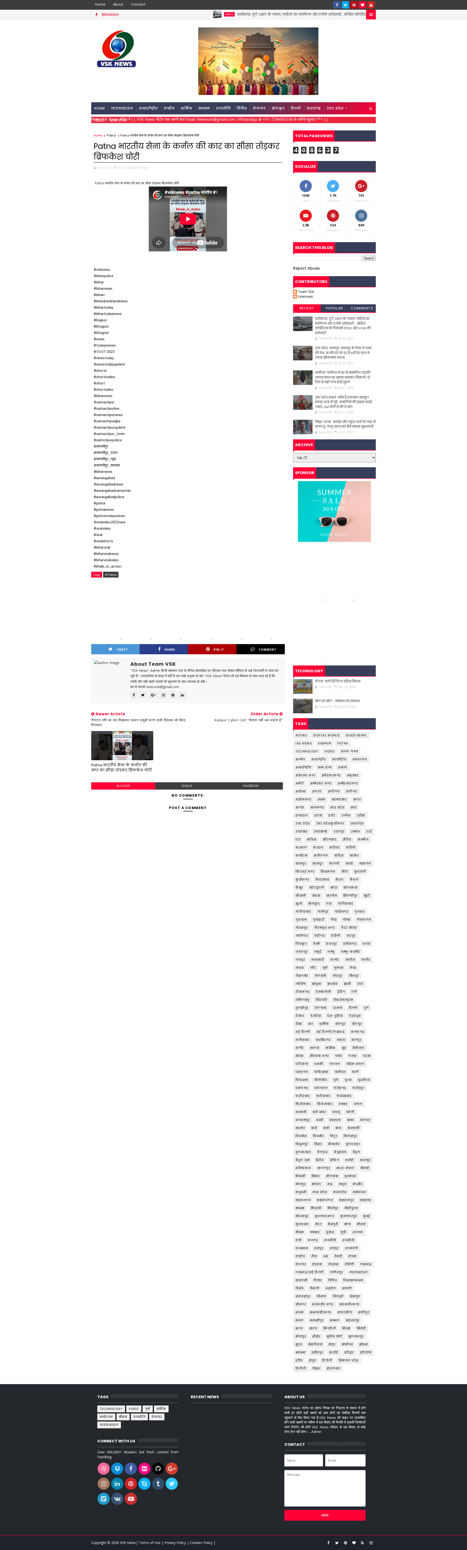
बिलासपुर (351, 1136)
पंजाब (353, 1056)
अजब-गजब (349, 751)
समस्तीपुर (317, 1320)
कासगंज (365, 863)
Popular (334, 308)
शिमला (322, 1296)
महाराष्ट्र (314, 108)
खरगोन (331, 896)
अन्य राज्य (118, 120)
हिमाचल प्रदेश (349, 1360)
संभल (300, 1320)
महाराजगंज (325, 1200)
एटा (298, 839)
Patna (111, 135)
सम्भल (335, 1320)
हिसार (317, 1368)
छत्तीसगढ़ (185, 14)
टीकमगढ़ (303, 992)
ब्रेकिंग (334, 1160)
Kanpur (324, 743)
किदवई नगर (305, 871)
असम (321, 799)
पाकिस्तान (321, 1072)
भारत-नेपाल (345, 1168)
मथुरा (343, 1184)
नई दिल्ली (303, 1032)
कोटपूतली (316, 888)
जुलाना (339, 968)
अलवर (317, 791)
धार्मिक (186, 108)
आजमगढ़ (317, 807)
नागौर (300, 1048)
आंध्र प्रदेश (337, 807)
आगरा (300, 807)
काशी (349, 863)
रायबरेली (351, 1248)
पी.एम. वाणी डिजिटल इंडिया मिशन (337, 681)
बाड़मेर (300, 1128)
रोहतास (333, 1264)
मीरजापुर (302, 1216)
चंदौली (336, 936)
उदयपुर (339, 831)
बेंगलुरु (322, 1152)
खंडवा (316, 896)
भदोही (349, 1160)
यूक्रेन (330, 1232)
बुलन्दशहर (303, 1152)
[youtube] (371, 5)
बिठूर (334, 1136)
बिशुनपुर (302, 1144)
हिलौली (301, 1368)
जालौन (350, 960)
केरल (339, 879)
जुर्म (325, 968)
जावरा (300, 968)
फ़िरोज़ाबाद (325, 1104)
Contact (138, 4)
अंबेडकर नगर (306, 775)
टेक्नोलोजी (323, 992)
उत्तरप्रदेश (357, 823)
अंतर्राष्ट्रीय (339, 759)
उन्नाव (355, 831)
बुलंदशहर (353, 1144)
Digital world (326, 735)
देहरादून (355, 1016)
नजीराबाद (303, 1040)
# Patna (111, 574)
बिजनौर (318, 1136)
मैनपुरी (333, 1224)
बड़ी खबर (319, 1112)
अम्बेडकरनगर (348, 783)
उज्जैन (346, 815)
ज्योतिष (301, 984)
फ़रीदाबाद (323, 1096)
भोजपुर (301, 1184)
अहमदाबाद (339, 799)
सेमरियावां (315, 1344)
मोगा (347, 1224)
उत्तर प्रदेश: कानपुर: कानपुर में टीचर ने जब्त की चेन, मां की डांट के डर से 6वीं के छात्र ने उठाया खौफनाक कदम (343, 353)
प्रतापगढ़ (302, 1088)
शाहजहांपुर (303, 1296)
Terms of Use (150, 1542)
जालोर (334, 960)
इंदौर (331, 815)
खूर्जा (299, 904)
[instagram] (371, 1542)
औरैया (347, 839)
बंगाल (358, 1104)
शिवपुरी (338, 1296)
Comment (267, 649)
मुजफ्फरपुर (348, 1216)
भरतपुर (365, 1160)
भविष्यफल (303, 1168)
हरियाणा (366, 1352)
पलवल (335, 1064)
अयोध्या (301, 791)
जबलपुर (302, 952)
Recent (307, 308)
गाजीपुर (323, 912)
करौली (351, 847)
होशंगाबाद (334, 1368)
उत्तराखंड (302, 831)
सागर (299, 1328)
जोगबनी (320, 976)
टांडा (360, 984)
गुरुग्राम (301, 920)
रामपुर (318, 1248)
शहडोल (330, 1288)
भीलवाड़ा (332, 1176)
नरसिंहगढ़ (323, 1040)
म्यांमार (315, 1232)
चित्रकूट (301, 944)
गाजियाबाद (346, 904)
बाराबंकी (354, 1128)
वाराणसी (301, 1280)
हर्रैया (299, 1360)
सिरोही (361, 1328)
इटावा (318, 815)
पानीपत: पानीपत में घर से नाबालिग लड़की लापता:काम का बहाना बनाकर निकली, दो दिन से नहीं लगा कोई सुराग (342, 377)
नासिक (330, 1048)
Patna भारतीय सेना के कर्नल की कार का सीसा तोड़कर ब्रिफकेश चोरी (121, 767)
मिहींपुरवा (351, 1208)
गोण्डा (346, 920)
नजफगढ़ (358, 1032)
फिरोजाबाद (303, 1104)
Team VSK (306, 292)
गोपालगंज (364, 920)
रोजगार (259, 108)
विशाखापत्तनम (353, 1280)
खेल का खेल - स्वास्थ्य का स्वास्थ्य (337, 701)
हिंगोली (327, 1360)
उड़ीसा (361, 815)
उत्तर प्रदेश (335, 108)
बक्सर (343, 1104)
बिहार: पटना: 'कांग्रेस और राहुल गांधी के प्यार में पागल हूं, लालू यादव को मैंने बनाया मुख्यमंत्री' (345, 424)
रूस (325, 1256)
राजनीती (348, 1240)
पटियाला (302, 1064)
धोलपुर (340, 1024)
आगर (357, 799)
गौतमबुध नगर (324, 928)
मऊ (330, 1184)
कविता (339, 855)
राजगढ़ (313, 1240)
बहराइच (335, 1120)
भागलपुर (324, 1168)
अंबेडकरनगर (331, 775)
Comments (362, 308)
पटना (367, 1056)
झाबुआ (317, 984)
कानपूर (317, 863)
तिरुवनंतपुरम (343, 1000)
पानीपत (340, 1072)
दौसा (299, 1024)
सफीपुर (363, 1312)
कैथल (354, 879)
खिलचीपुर (350, 896)
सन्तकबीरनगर (321, 1312)
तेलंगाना (321, 1008)
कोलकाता (350, 888)
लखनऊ (366, 1264)
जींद (313, 968)
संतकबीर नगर (322, 1304)
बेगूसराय (340, 1152)
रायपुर (334, 1248)
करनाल (301, 847)
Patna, (143, 167)
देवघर (300, 1016)
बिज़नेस (301, 1136)
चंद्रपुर (351, 936)
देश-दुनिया (335, 1016)
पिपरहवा (302, 1080)
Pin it (219, 649)
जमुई (318, 952)
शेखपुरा (355, 1296)
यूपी (343, 1232)
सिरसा (346, 1328)
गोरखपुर (302, 928)
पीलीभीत (320, 1080)
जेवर (353, 968)
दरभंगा (338, 1008)
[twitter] (345, 5)
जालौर (365, 960)
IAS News (304, 743)
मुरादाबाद (302, 1224)
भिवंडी (365, 1168)
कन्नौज (363, 839)
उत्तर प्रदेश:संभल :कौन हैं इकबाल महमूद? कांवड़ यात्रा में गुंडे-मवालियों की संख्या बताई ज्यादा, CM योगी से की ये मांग (343, 402)
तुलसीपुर (302, 1008)
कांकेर (354, 855)
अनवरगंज (359, 759)
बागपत (365, 1120)
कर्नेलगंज (321, 855)
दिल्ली (296, 108)
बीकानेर (334, 1144)
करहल (318, 847)
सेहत (332, 1344)
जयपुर (300, 960)
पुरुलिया (364, 1080)
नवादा (341, 1040)
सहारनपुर (353, 1320)
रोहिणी (349, 1264)
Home (100, 4)
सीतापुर (301, 1336)
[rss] (362, 1542)
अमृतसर (353, 775)
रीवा (314, 1256)
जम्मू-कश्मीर (350, 952)
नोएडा (300, 1056)
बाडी (314, 1128)
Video (329, 751)
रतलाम (357, 1232)
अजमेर (300, 759)
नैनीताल (358, 1048)
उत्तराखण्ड (321, 831)
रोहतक (317, 1264)
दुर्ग (366, 1008)
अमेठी (300, 783)
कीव (344, 871)
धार (310, 1024)
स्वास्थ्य (204, 108)
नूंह (344, 1048)
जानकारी (317, 960)
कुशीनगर (302, 879)
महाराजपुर (346, 1200)
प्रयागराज (321, 1088)
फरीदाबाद (303, 1096)
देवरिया (315, 1016)
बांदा (338, 1128)
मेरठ (318, 1224)
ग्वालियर (302, 936)
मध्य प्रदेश (320, 1192)
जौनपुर (354, 976)
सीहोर (316, 1336)
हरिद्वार (349, 1352)
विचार (318, 1280)
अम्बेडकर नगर (321, 783)
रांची (299, 1240)
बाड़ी (326, 1128)
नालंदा (315, 1048)
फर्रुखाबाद (344, 1096)
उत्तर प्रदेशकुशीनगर (330, 823)
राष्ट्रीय (169, 108)
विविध (242, 108)
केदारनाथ (322, 879)
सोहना (363, 1344)
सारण (313, 1328)
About (118, 4)
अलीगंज (334, 791)
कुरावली (360, 871)
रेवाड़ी (338, 1256)
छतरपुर (331, 944)
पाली (355, 1072)
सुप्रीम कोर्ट (334, 1336)
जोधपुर (337, 976)
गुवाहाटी (318, 920)
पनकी (318, 1064)
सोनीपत (347, 1344)
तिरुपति (321, 1000)
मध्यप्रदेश (340, 1192)
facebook (251, 786)
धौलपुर (357, 1024)
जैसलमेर (302, 976)
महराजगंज (303, 1200)
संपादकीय (345, 1312)
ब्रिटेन (320, 1160)
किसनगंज (328, 871)
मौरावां (361, 1224)
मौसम (300, 1232)
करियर (334, 847)
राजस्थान (302, 1248)
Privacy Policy (175, 1542)
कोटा (333, 888)
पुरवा (348, 1080)
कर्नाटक (302, 855)
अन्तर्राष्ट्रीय (148, 108)
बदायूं (336, 1112)
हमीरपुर (317, 1352)
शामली (347, 1288)
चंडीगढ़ (319, 936)
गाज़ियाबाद (303, 912)
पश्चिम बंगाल (355, 1064)
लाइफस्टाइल (122, 108)
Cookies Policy (201, 1542)
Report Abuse (306, 268)
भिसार (316, 1176)
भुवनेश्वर (350, 1176)
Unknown (305, 297)
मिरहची (316, 1208)
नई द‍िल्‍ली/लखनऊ (330, 1032)
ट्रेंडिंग (341, 992)
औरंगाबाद (330, 839)
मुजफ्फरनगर (324, 1216)
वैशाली (315, 1288)
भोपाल (316, 1184)
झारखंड (332, 984)
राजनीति (223, 108)
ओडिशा (312, 839)
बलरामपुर (303, 1120)
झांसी (347, 984)
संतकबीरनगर (350, 1304)
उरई (369, 831)
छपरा (366, 944)
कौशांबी (301, 896)
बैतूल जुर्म (303, 1160)
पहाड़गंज (302, 1072)
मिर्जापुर (333, 1208)
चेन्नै (316, 944)
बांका (350, 1120)
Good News (356, 735)
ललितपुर (336, 1272)
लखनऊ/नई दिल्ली (310, 1272)
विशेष (300, 1288)
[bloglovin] (362, 5)
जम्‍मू (331, 952)
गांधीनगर (342, 912)
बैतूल (356, 1152)
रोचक (352, 1256)
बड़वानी (301, 1112)
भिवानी (300, 1176)
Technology (307, 751)
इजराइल (302, 815)
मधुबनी (301, 1192)
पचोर (339, 1056)
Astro (301, 735)
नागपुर (356, 1040)
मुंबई (366, 1216)
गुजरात (359, 912)
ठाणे (354, 992)
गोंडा (334, 920)
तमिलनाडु (303, 1000)
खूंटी (367, 896)
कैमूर (299, 888)
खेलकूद (278, 108)
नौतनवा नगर (319, 1056)
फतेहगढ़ (340, 1088)
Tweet (122, 649)
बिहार (99, 120)
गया (329, 904)
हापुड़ (312, 1360)
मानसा (300, 1208)
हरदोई (333, 1352)
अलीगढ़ (351, 791)
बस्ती (319, 1120)
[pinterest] (354, 5)
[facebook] (337, 5)
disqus (187, 786)
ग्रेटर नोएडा (349, 928)
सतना (300, 1312)
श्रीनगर (301, 1304)
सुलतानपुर (356, 1336)
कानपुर (301, 863)
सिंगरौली (329, 1328)
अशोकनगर (304, 799)
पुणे (336, 1080)
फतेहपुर (358, 1088)
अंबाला (342, 767)
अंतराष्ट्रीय (318, 759)
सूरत (299, 1344)
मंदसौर (358, 1184)
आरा (353, 807)
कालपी (334, 863)
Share (169, 649)
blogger (123, 786)
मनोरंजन (359, 1192)
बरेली (350, 1112)
